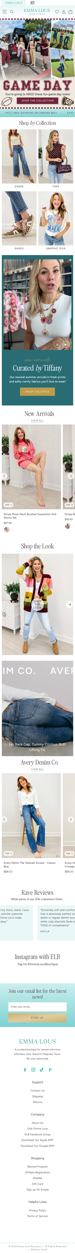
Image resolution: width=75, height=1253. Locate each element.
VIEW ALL (37, 420)
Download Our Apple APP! (37, 1140)
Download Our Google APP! (37, 1146)
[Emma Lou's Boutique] (14, 2)
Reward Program (37, 1166)
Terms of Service (37, 1216)
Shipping (37, 1096)
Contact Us (37, 1090)
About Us (37, 1123)
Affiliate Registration (37, 1172)
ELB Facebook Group (37, 1134)
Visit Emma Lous (37, 1128)
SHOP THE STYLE (37, 391)
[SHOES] (19, 218)
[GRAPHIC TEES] (55, 218)
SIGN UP (37, 1017)
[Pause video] (57, 344)
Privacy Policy (37, 1210)
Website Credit (39, 1249)
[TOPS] (55, 156)
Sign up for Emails (38, 1189)
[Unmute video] (65, 344)
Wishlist (37, 1178)
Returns (37, 1102)
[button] (12, 12)
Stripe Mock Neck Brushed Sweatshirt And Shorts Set (30, 516)
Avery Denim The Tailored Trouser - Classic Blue (30, 864)
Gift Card (37, 1184)
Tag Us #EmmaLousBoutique (37, 964)
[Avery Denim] (32, 2)
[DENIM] (19, 156)
